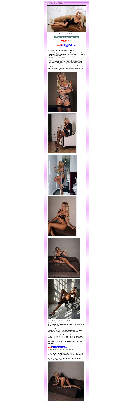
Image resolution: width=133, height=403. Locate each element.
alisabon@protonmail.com (68, 44)
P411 (66, 46)
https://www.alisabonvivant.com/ (68, 45)
